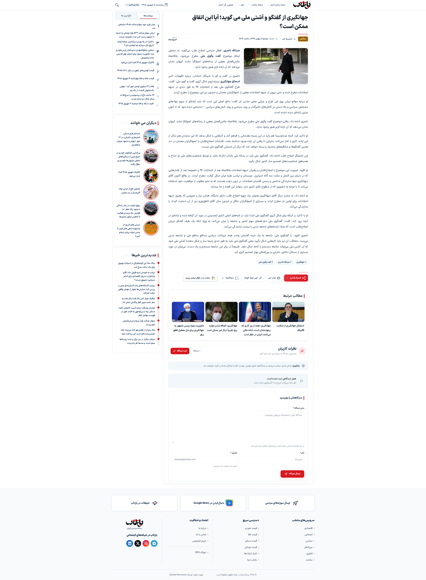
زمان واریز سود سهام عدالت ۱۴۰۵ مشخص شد (136, 26)
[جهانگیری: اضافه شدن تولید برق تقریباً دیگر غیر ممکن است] (221, 312)
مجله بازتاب (257, 5)
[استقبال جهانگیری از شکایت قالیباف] (288, 312)
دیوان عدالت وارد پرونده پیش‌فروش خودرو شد (139, 322)
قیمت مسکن (251, 541)
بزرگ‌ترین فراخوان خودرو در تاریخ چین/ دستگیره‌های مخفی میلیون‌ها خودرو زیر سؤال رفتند (128, 158)
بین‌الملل (308, 547)
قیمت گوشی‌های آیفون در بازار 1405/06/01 (135, 70)
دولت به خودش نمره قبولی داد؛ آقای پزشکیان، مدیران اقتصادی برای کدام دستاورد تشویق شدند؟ (139, 276)
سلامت (309, 560)
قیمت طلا (252, 534)
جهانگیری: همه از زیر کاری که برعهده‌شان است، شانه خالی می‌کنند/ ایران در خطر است (256, 330)
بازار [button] (242, 5)
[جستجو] (116, 4)
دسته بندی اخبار (277, 5)
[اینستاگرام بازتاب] (146, 543)
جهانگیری (300, 262)
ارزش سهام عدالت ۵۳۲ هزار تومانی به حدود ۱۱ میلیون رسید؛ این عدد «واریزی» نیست (135, 35)
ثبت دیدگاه (182, 350)
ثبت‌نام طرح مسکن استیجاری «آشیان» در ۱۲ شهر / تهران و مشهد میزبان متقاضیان (128, 139)
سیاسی (309, 541)
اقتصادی (309, 528)
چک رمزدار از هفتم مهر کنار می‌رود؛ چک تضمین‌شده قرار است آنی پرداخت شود (138, 332)
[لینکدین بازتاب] (129, 543)
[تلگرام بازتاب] (154, 543)
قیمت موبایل (251, 547)
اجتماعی (309, 534)
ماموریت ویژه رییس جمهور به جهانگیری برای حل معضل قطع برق (188, 330)
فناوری (309, 553)
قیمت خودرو (251, 528)
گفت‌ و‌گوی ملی (265, 262)
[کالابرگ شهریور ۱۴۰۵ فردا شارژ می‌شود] (150, 175)
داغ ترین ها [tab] (126, 15)
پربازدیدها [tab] (148, 15)
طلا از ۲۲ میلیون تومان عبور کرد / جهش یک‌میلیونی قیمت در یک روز (137, 88)
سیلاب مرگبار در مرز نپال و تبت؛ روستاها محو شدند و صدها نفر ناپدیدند (137, 341)
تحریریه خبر (287, 38)
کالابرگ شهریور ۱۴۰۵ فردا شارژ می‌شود (137, 62)
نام (302, 452)
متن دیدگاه (298, 408)
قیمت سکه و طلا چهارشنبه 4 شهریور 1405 (135, 78)
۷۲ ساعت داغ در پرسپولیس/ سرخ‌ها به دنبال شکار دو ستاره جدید (137, 97)
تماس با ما (201, 534)
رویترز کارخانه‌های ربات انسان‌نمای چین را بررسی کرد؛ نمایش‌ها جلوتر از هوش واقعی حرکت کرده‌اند (136, 289)
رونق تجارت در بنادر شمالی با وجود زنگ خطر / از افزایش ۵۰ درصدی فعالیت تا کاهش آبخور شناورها (128, 211)
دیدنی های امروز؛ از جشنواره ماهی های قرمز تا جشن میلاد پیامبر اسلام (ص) (128, 230)
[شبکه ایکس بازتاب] (137, 543)
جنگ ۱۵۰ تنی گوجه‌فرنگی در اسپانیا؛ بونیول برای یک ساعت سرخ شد (136, 265)
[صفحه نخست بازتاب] (134, 522)
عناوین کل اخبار (225, 5)
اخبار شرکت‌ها (250, 553)
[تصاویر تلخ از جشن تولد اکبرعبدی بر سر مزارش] (150, 192)
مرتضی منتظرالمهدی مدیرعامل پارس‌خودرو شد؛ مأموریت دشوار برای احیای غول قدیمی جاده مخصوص (135, 54)
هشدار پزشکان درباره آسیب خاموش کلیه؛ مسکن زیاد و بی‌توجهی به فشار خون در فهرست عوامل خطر (137, 311)
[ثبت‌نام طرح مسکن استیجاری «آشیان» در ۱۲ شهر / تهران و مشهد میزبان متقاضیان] (150, 138)
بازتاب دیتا (252, 560)
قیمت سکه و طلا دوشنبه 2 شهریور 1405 (135, 104)
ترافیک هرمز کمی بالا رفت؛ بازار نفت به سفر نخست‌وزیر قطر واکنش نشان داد (138, 300)
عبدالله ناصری (284, 262)
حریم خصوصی (199, 541)
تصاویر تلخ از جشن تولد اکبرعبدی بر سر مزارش (129, 190)
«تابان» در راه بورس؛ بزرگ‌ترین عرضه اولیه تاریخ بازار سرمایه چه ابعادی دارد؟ (135, 43)
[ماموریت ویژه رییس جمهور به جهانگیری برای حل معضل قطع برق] (188, 312)
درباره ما (202, 528)
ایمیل (233, 452)
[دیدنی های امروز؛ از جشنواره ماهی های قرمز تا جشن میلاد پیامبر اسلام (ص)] (150, 229)
